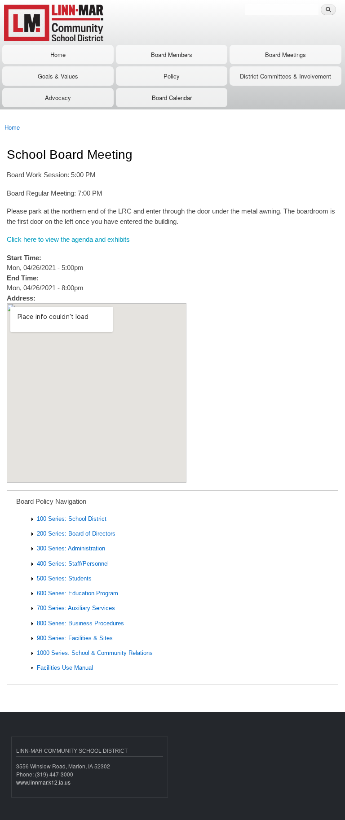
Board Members (171, 54)
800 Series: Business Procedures (80, 623)
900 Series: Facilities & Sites (75, 638)
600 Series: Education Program (77, 593)
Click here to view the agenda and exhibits (68, 239)
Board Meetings (285, 54)
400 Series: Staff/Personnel (73, 563)
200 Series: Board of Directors (76, 533)
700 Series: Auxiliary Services (76, 608)
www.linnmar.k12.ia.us (43, 782)
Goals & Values (58, 76)
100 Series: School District (71, 518)
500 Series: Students (64, 578)
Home (58, 54)
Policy (172, 76)
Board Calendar (172, 97)
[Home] (82, 22)
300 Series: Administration (71, 548)
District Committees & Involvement (285, 76)
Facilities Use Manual (65, 667)
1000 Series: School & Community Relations (95, 653)
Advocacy (58, 97)
